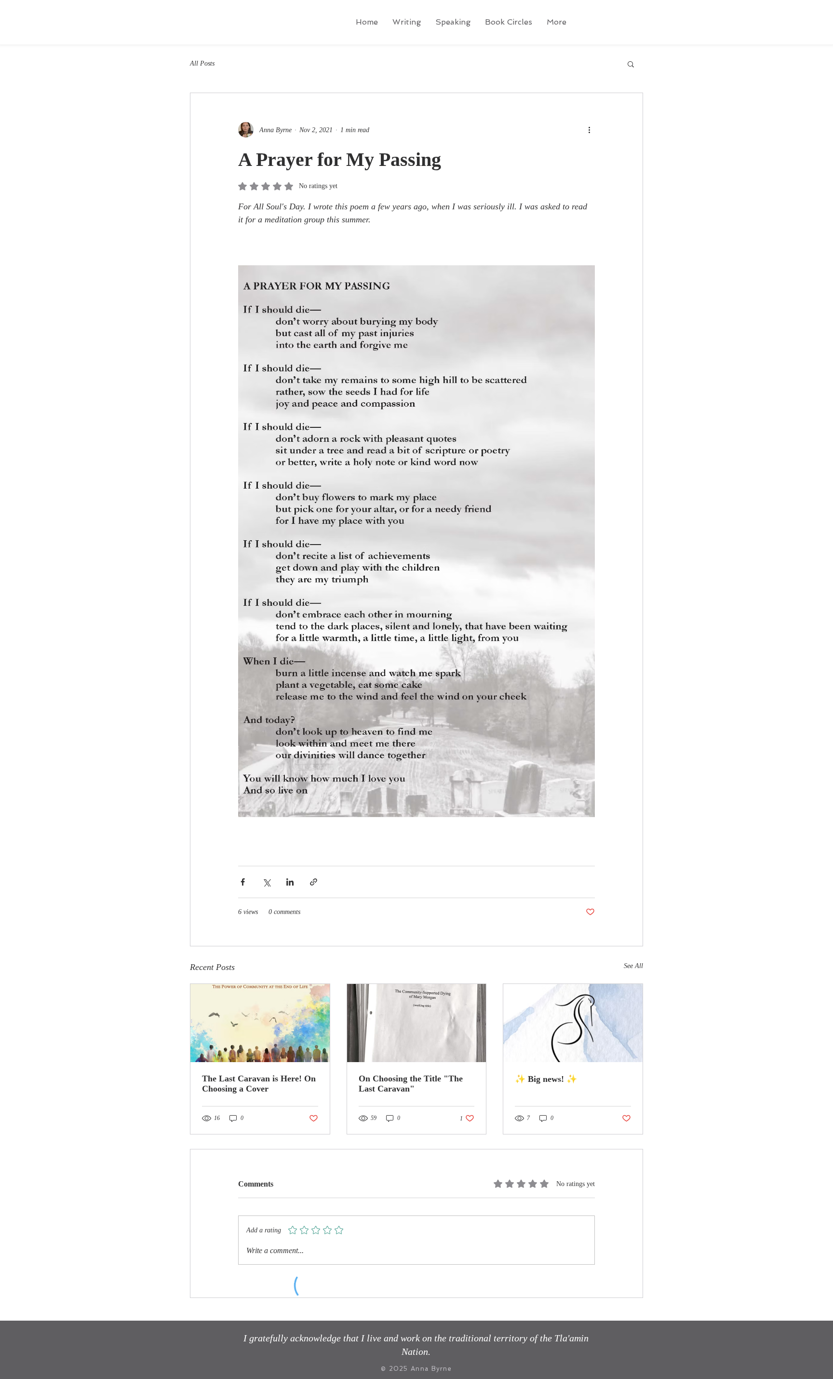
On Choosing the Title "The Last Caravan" (411, 1083)
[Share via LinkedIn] (290, 882)
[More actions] (589, 130)
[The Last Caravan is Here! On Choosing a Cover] (260, 1023)
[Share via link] (313, 882)
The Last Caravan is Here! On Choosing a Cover (259, 1083)
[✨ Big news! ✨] (573, 1023)
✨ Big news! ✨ (546, 1079)
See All (633, 965)
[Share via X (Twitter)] (266, 882)
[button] (630, 64)
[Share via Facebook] (242, 882)
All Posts (202, 63)
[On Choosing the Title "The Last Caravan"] (416, 1023)
